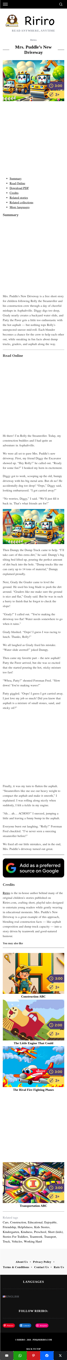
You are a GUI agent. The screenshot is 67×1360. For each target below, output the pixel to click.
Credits (14, 193)
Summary (16, 178)
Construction (18, 1222)
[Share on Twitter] (60, 1355)
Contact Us (41, 1267)
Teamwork (36, 1236)
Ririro (33, 40)
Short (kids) (55, 1232)
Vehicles (17, 1241)
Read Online (17, 183)
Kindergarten (11, 1232)
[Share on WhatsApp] (20, 1355)
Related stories (19, 197)
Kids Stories (41, 1227)
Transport (50, 1236)
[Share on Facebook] (47, 1355)
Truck (6, 1241)
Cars (5, 1222)
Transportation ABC (33, 1205)
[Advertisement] (33, 139)
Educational (35, 1222)
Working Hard (33, 1241)
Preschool (40, 1232)
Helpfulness (25, 1227)
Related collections (21, 202)
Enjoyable (50, 1222)
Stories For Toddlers (15, 1236)
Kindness (26, 1232)
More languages (20, 207)
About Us (22, 1262)
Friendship (9, 1227)
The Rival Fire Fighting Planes (33, 1089)
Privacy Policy (42, 1262)
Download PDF (19, 188)
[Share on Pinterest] (33, 1355)
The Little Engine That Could (33, 1043)
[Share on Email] (6, 1355)
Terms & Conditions (16, 1267)
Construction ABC (33, 996)
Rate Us (59, 1267)
